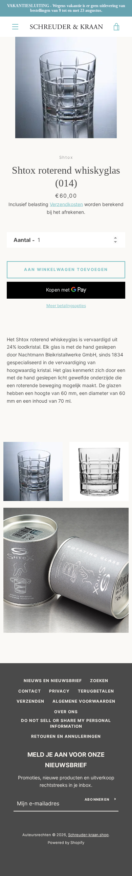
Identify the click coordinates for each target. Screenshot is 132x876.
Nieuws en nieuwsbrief (53, 680)
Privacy (59, 691)
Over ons (66, 711)
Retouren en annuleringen (66, 736)
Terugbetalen (96, 691)
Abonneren (97, 799)
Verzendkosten (66, 204)
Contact (29, 691)
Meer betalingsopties (66, 305)
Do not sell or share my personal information (66, 723)
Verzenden (30, 701)
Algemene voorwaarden (83, 701)
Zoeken (99, 680)
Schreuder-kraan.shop (88, 834)
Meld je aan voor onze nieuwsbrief (66, 760)
